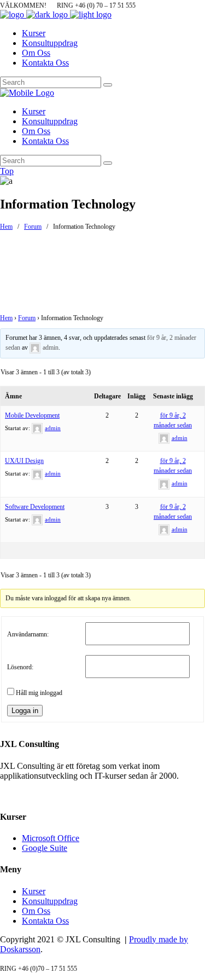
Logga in (24, 710)
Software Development (35, 507)
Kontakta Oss (45, 920)
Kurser (33, 891)
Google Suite (44, 848)
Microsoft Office (50, 838)
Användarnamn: (28, 634)
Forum (33, 226)
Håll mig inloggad (39, 693)
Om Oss (36, 911)
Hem (6, 226)
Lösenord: (20, 667)
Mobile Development (32, 415)
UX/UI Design (24, 461)
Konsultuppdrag (50, 901)
